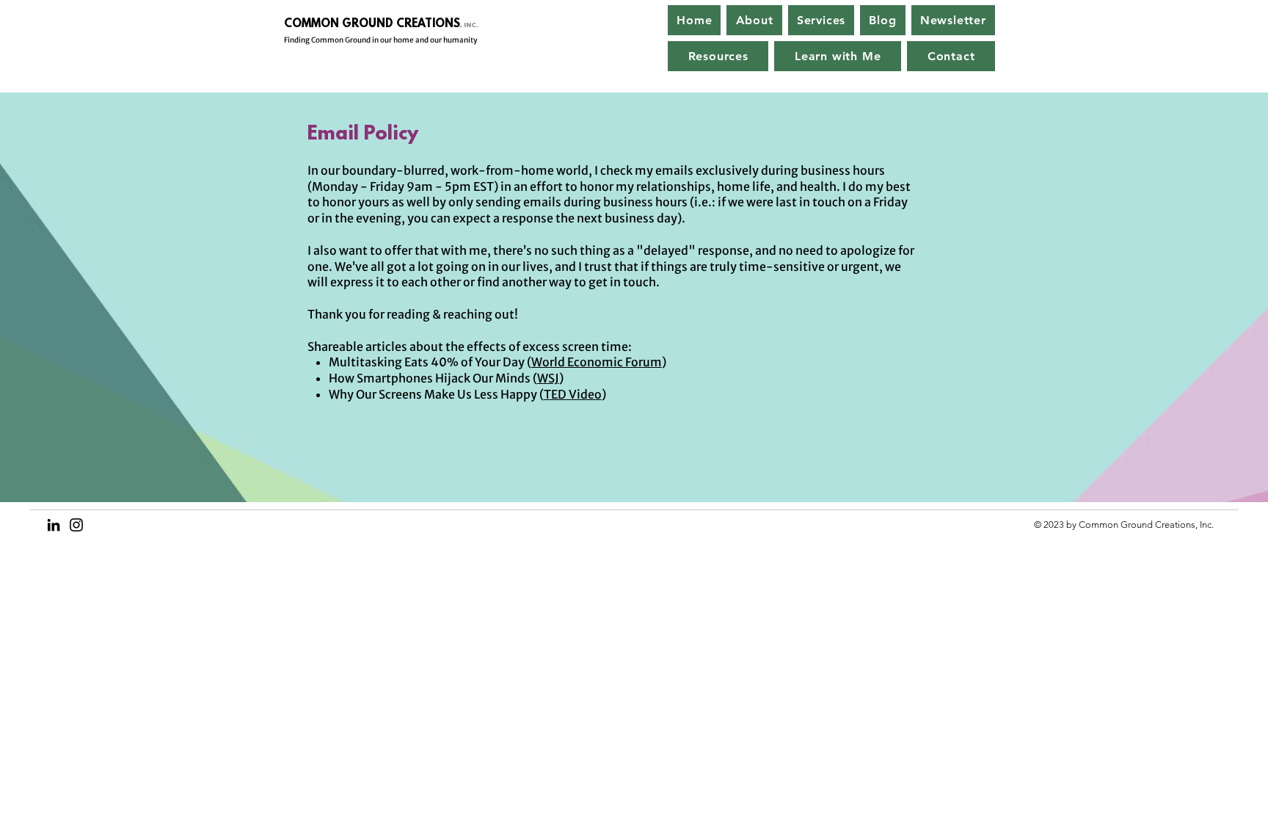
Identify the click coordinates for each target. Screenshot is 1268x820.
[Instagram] (76, 525)
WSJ (548, 378)
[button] (821, 20)
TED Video (573, 394)
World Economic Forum (596, 362)
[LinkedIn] (53, 525)
